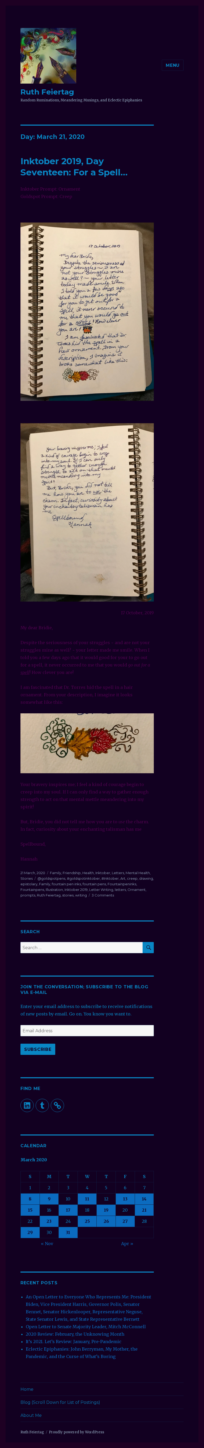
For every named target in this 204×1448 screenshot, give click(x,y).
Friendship (72, 873)
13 (125, 1199)
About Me (31, 1415)
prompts (27, 895)
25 (87, 1221)
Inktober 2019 (76, 889)
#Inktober (110, 878)
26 (106, 1221)
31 (68, 1232)
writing (81, 895)
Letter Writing (101, 889)
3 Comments (103, 895)
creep (132, 878)
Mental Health (138, 873)
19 (106, 1210)
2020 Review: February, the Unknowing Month (75, 1334)
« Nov (47, 1243)
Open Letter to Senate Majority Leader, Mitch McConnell (86, 1326)
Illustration (54, 889)
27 (125, 1221)
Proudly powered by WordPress (76, 1432)
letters (120, 889)
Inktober (102, 873)
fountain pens (94, 884)
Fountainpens (32, 889)
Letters (118, 873)
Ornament (137, 889)
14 (144, 1199)
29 (30, 1232)
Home (26, 1389)
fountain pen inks (66, 884)
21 (144, 1210)
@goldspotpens (51, 878)
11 (87, 1199)
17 (68, 1210)
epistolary (28, 884)
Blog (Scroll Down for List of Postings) (60, 1402)
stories (68, 895)
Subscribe (38, 1049)
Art (122, 878)
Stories (26, 878)
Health (88, 873)
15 (30, 1210)
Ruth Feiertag (47, 91)
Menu (173, 65)
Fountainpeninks (122, 884)
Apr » (127, 1243)
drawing (146, 878)
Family (55, 873)
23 (49, 1221)
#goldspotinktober (83, 878)
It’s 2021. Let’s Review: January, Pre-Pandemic (73, 1341)
